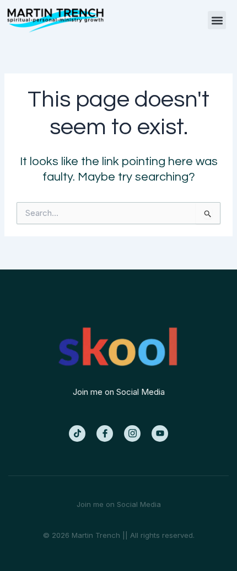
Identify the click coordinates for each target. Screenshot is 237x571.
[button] (217, 20)
